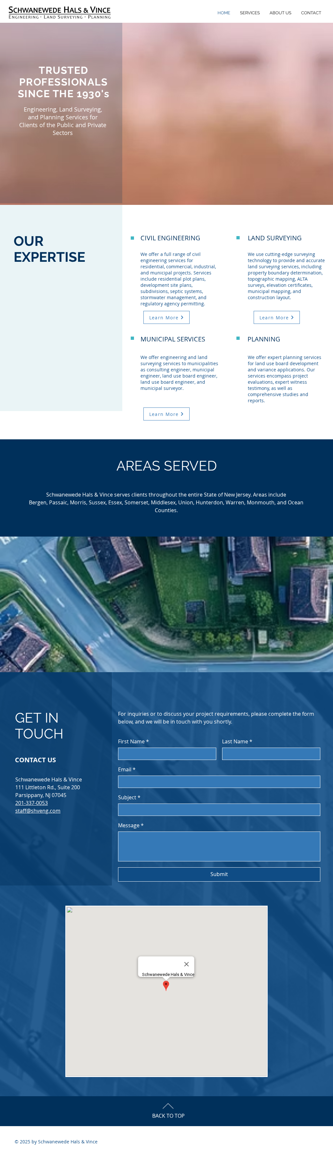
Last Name (237, 741)
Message (131, 825)
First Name (133, 741)
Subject (129, 797)
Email (127, 769)
